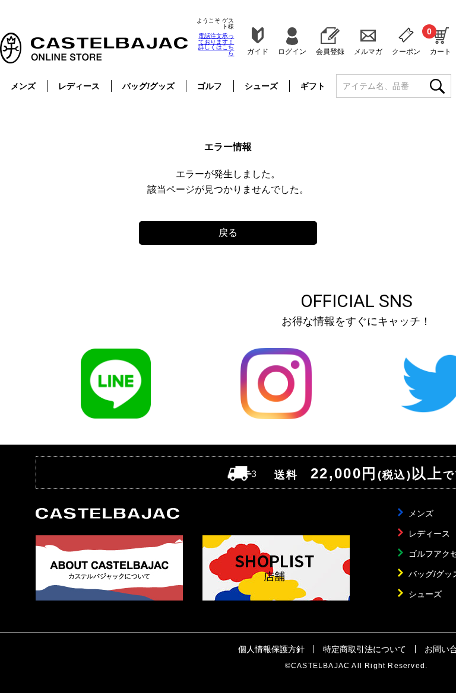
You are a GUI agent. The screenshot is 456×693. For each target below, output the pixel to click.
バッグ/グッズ (148, 86)
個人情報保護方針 (271, 649)
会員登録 (330, 51)
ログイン (292, 51)
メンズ (23, 86)
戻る (228, 233)
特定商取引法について (364, 649)
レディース (79, 86)
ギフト (312, 86)
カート (440, 41)
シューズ (261, 86)
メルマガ (368, 51)
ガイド (257, 51)
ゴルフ (209, 86)
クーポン (406, 51)
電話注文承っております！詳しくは (216, 44)
